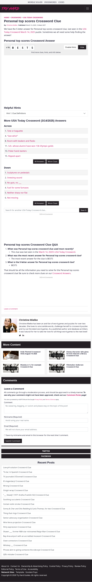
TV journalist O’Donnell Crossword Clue (20, 476)
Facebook (46, 456)
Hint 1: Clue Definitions (16, 113)
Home (6, 17)
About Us (5, 566)
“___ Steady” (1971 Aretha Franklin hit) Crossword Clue (26, 495)
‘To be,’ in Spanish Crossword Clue (17, 472)
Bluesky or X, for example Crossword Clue (30, 366)
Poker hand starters (17, 151)
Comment (8, 402)
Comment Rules (74, 395)
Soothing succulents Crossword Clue (18, 499)
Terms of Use (20, 569)
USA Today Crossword (33, 17)
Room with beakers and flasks (21, 141)
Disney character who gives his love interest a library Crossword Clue (77, 354)
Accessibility (33, 569)
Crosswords (50, 2)
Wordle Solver (35, 2)
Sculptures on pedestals (18, 172)
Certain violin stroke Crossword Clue (18, 504)
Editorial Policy (7, 569)
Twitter (46, 451)
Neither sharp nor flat (17, 192)
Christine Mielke (12, 25)
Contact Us (15, 566)
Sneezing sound (14, 177)
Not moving (12, 197)
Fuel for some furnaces (17, 187)
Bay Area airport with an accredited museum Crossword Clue (29, 536)
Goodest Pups (31, 572)
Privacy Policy (39, 399)
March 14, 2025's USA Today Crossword (57, 252)
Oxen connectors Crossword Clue (17, 540)
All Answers (39, 161)
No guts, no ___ (14, 182)
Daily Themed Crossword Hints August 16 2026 (30, 353)
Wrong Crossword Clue (13, 486)
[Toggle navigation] (87, 8)
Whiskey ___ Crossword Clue (15, 545)
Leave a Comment (11, 309)
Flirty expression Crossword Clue (17, 527)
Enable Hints (70, 47)
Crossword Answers (61, 273)
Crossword (16, 17)
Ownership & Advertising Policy (34, 566)
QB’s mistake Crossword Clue (15, 554)
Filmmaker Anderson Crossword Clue (74, 366)
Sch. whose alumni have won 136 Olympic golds (30, 146)
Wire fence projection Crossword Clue (19, 522)
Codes (61, 2)
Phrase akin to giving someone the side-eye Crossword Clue (28, 550)
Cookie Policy (54, 566)
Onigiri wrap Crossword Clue (15, 490)
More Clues (52, 161)
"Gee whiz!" (12, 136)
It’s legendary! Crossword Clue (16, 481)
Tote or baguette (15, 130)
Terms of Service (50, 399)
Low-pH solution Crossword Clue (17, 467)
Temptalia (20, 572)
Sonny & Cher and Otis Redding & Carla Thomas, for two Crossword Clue (34, 508)
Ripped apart (14, 156)
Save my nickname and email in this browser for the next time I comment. (37, 435)
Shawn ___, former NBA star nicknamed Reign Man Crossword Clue (31, 531)
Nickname (13, 417)
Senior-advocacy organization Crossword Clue (22, 518)
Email (11, 426)
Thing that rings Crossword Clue (17, 513)
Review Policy (80, 566)
